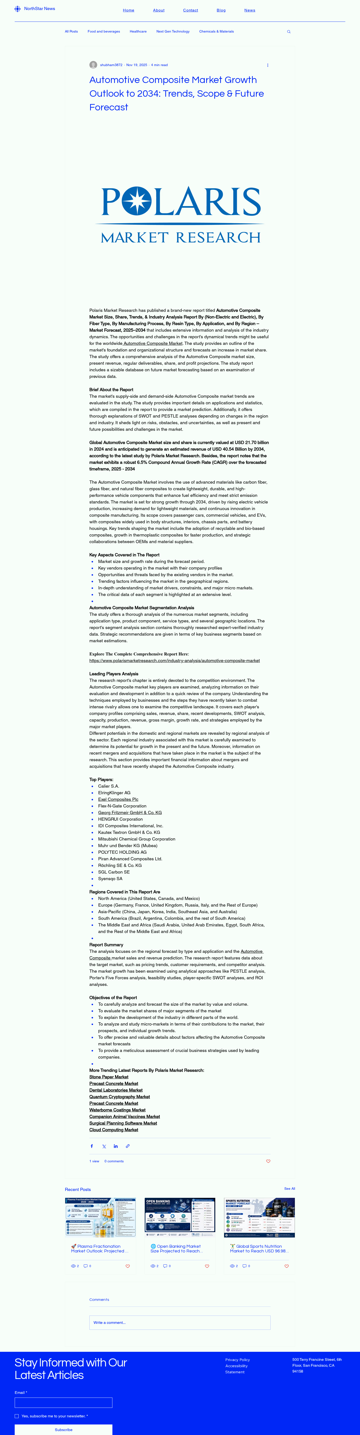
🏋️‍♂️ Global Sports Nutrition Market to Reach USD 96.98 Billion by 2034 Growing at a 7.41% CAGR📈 (258, 1248)
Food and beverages (104, 31)
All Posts (71, 31)
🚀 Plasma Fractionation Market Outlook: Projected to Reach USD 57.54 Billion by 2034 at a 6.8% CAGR (100, 1248)
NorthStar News (39, 8)
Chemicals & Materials (216, 31)
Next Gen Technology (173, 31)
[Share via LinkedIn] (115, 1146)
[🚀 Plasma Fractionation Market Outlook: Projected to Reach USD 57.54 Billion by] (100, 1217)
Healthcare (138, 31)
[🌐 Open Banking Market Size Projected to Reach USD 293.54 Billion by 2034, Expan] (180, 1217)
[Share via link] (127, 1146)
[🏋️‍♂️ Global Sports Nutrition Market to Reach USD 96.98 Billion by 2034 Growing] (259, 1217)
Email (21, 1392)
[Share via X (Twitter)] (103, 1146)
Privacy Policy (237, 1359)
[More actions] (268, 65)
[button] (289, 31)
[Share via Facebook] (91, 1146)
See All (289, 1188)
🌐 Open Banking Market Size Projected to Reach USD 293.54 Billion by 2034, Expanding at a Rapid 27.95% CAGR (180, 1248)
